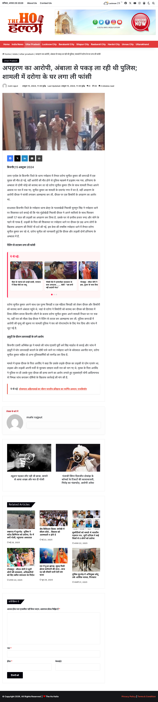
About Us (32, 3)
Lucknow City (49, 44)
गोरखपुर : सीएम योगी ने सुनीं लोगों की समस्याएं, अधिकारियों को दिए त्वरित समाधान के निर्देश (20, 572)
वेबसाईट (58, 661)
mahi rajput (13, 86)
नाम (9, 648)
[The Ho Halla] (26, 24)
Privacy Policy (129, 696)
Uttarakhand (142, 44)
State (15, 54)
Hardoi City (114, 44)
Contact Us (46, 3)
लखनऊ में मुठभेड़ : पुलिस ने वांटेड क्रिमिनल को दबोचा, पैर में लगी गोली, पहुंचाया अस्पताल (20, 534)
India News (17, 44)
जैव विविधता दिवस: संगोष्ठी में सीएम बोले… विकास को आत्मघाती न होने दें (52, 532)
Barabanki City (66, 44)
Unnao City (128, 44)
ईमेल (9, 661)
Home (6, 44)
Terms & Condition (146, 696)
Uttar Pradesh (32, 44)
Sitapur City (82, 44)
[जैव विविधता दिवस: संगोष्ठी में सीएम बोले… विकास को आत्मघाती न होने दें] (54, 518)
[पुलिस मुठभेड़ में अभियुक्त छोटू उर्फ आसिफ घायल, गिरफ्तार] (86, 560)
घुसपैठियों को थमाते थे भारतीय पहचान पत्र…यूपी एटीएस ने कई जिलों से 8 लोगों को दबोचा (85, 535)
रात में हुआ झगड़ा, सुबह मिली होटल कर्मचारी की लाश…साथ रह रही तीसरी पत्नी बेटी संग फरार (52, 571)
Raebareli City (98, 44)
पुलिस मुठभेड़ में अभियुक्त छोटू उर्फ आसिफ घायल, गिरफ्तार (85, 576)
